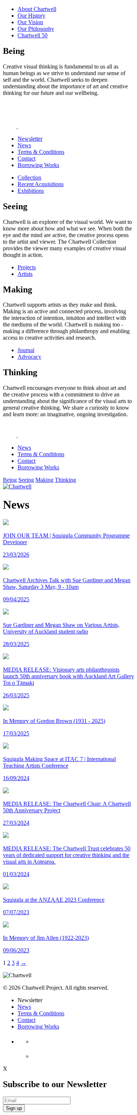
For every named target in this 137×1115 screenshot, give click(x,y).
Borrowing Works (38, 165)
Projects (27, 267)
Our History (31, 15)
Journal (26, 350)
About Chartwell (37, 9)
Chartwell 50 (32, 35)
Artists (25, 274)
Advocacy (29, 357)
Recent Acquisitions (41, 184)
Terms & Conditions (41, 152)
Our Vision (30, 22)
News (24, 145)
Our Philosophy (36, 29)
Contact (26, 158)
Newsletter (30, 139)
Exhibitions (31, 191)
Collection (29, 177)
